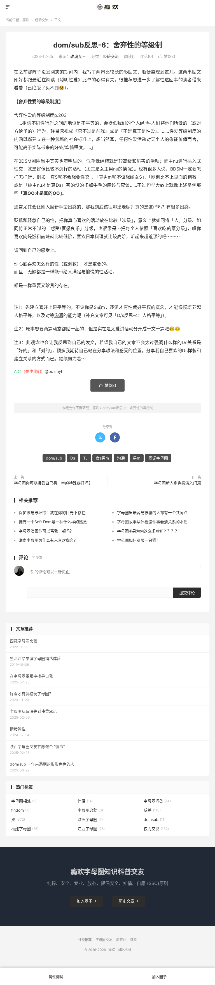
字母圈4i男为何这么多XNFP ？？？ (148, 531)
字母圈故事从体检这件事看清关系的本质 (152, 521)
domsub (154, 819)
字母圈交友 (103, 940)
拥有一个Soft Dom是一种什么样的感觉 (53, 521)
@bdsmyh (54, 371)
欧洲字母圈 (90, 819)
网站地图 (124, 950)
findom (20, 810)
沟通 (58, 315)
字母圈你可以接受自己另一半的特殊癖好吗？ (53, 482)
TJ (85, 458)
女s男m (102, 458)
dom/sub (54, 458)
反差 (152, 810)
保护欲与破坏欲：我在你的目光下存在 (52, 512)
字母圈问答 (157, 801)
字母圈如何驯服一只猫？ (138, 540)
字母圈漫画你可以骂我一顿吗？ (46, 531)
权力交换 (156, 828)
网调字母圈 (158, 458)
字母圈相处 (23, 801)
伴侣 (86, 801)
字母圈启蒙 (90, 810)
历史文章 (128, 901)
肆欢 (133, 940)
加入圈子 (86, 901)
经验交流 (41, 20)
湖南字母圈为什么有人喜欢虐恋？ (48, 540)
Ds (58, 185)
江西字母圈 (91, 828)
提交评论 (187, 592)
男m (107, 177)
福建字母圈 (24, 828)
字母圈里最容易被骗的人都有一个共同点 (152, 512)
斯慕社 (121, 940)
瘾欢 (25, 20)
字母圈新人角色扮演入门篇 (177, 482)
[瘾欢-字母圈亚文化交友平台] (107, 7)
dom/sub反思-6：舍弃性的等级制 (107, 45)
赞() (166, 56)
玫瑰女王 (78, 56)
